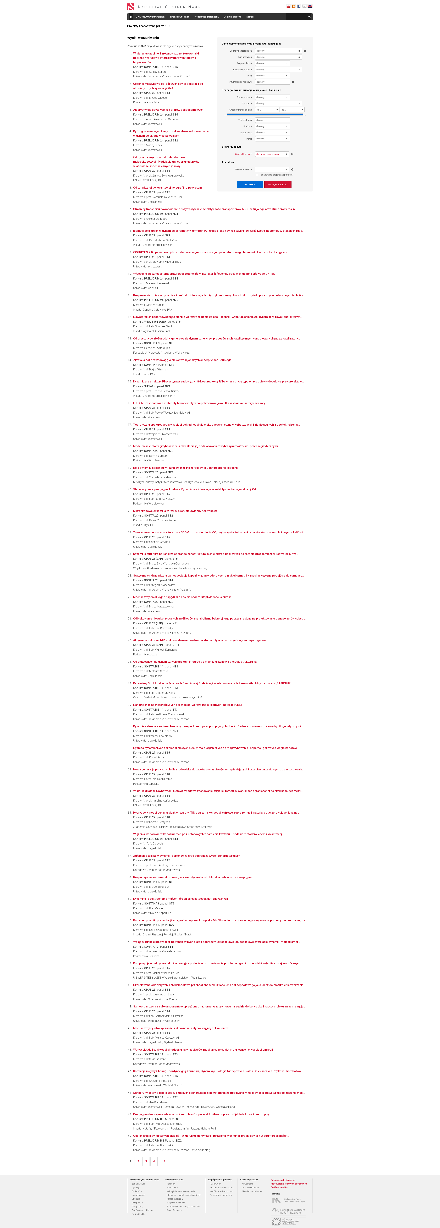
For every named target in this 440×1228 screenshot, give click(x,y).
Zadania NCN (138, 1184)
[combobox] (272, 63)
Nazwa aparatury (243, 169)
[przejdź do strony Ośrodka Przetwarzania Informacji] (289, 1221)
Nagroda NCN (138, 1214)
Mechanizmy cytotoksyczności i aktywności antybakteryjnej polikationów (181, 1028)
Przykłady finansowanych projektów (183, 1206)
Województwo (244, 63)
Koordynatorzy (138, 1195)
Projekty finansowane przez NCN (148, 26)
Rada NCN (137, 1191)
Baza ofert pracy (174, 1210)
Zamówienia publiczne (142, 1210)
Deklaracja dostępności (283, 1180)
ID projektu (246, 103)
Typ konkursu (245, 120)
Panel (249, 139)
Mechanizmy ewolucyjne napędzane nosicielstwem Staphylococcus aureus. (182, 597)
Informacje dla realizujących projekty (184, 1195)
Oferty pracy (137, 1206)
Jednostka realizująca (241, 51)
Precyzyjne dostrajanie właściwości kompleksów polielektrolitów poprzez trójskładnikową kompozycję (201, 1114)
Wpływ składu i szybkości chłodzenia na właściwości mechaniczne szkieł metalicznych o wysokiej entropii (203, 1049)
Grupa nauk (246, 132)
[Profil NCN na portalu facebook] (298, 6)
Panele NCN (172, 1188)
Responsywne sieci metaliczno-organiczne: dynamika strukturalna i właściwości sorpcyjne (192, 877)
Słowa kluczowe (243, 154)
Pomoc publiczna (175, 1199)
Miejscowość (245, 57)
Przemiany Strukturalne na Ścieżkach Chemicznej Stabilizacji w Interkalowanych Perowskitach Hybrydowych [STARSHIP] (212, 683)
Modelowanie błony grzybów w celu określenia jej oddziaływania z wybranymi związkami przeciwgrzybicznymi (205, 446)
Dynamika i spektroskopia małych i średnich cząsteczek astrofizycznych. (181, 898)
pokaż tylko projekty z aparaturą (277, 174)
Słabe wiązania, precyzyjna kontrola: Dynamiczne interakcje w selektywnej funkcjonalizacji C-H (195, 489)
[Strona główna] (164, 6)
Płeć (250, 75)
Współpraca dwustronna (221, 1191)
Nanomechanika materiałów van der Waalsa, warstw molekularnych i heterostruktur (187, 704)
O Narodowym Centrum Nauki (150, 17)
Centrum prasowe (232, 17)
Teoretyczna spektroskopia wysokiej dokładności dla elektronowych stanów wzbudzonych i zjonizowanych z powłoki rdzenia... (216, 424)
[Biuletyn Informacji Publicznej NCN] (288, 6)
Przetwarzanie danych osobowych (289, 1183)
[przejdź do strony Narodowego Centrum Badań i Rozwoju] (289, 1211)
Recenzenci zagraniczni (221, 1195)
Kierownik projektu (242, 69)
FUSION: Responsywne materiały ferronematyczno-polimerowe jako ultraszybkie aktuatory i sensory (199, 403)
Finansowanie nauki (179, 17)
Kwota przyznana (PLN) (240, 109)
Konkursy (171, 1184)
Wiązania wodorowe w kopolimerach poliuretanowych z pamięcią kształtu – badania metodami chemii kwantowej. (208, 834)
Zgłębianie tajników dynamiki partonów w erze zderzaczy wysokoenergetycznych (186, 855)
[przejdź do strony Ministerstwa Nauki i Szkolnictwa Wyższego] (289, 1200)
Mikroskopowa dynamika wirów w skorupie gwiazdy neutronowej (175, 511)
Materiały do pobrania (252, 1191)
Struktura (136, 1199)
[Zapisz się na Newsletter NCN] (304, 6)
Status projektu (244, 97)
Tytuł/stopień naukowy (240, 82)
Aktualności (247, 1184)
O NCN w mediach (250, 1188)
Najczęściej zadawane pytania (181, 1191)
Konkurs (248, 126)
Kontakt (250, 17)
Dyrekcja (136, 1188)
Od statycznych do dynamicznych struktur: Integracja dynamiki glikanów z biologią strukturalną (195, 661)
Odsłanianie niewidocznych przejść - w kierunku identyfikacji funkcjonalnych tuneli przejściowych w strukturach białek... (211, 1135)
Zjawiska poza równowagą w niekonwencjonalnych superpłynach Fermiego (182, 360)
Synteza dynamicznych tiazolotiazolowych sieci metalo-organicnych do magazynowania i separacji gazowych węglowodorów (215, 748)
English (310, 6)
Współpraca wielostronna (222, 1188)
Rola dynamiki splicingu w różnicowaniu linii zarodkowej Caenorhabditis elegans (185, 467)
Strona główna (130, 16)
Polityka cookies (279, 1187)
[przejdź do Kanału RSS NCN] (293, 6)
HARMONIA (215, 1184)
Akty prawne (137, 1203)
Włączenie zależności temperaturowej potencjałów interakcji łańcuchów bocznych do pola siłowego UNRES (204, 273)
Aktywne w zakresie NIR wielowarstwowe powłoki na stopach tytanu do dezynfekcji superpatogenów (199, 640)
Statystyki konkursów (176, 1203)
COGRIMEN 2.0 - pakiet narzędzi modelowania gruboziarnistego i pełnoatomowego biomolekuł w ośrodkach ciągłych (210, 252)
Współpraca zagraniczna (207, 17)
